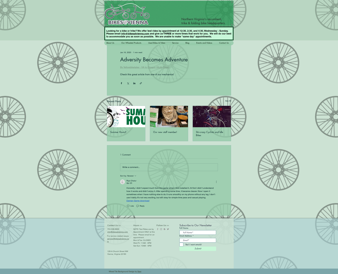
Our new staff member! (165, 132)
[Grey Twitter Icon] (168, 229)
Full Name (183, 228)
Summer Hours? (118, 132)
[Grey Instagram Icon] (161, 229)
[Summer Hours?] (126, 116)
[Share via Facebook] (121, 83)
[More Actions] (216, 181)
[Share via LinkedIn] (134, 83)
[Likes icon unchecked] (128, 206)
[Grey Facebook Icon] (157, 229)
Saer (139, 271)
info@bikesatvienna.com (135, 33)
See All (228, 101)
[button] (111, 42)
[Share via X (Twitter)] (128, 83)
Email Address (185, 236)
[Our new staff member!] (169, 116)
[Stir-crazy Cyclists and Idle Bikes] (212, 116)
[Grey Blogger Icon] (164, 229)
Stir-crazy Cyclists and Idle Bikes (209, 133)
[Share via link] (141, 83)
